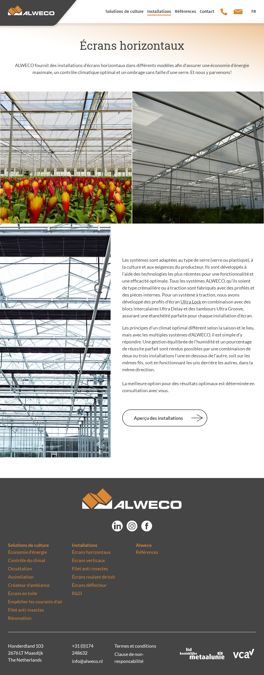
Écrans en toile (22, 593)
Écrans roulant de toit (93, 577)
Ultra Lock (190, 301)
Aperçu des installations (158, 418)
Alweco (144, 545)
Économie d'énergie (27, 552)
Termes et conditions (135, 646)
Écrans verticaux (88, 560)
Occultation (20, 568)
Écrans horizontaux (91, 552)
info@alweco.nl (87, 661)
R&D (77, 593)
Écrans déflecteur (89, 585)
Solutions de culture (28, 545)
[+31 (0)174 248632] (223, 12)
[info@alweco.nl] (238, 12)
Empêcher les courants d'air (35, 601)
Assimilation (21, 577)
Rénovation (19, 618)
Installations (84, 545)
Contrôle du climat (26, 560)
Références (147, 552)
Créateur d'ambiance (29, 585)
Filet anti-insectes (26, 610)
